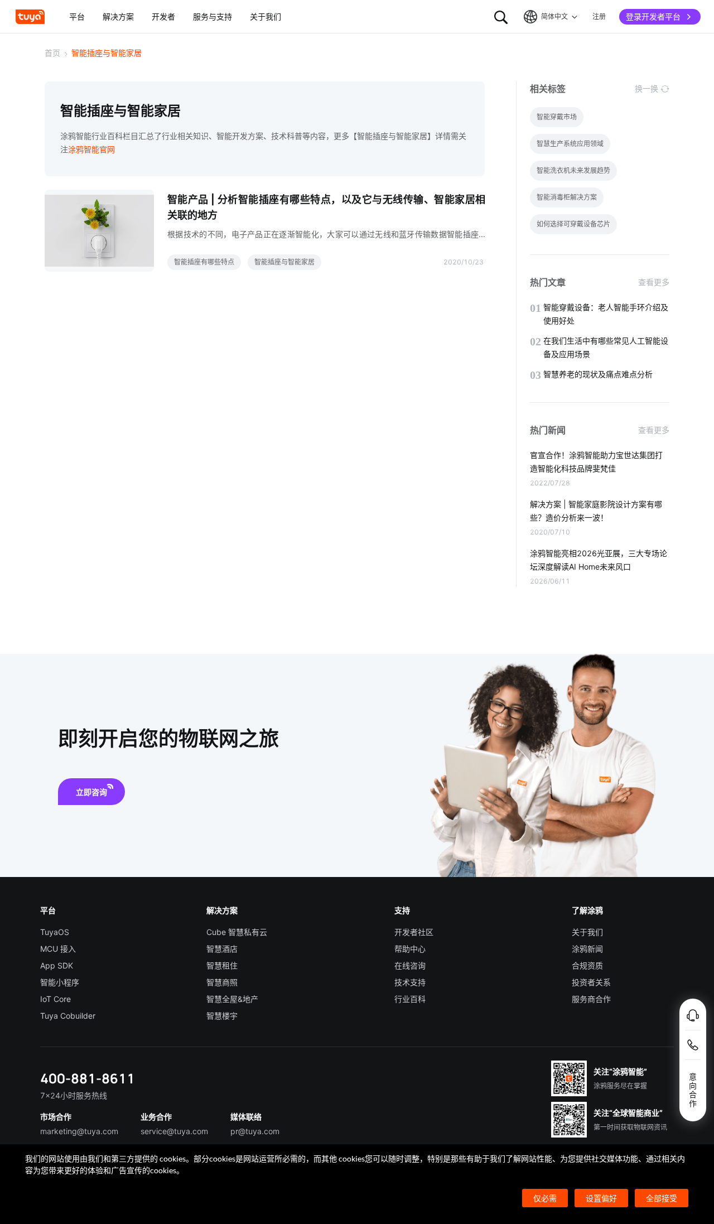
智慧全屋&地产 (232, 999)
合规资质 (587, 965)
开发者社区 (413, 932)
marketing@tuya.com (79, 1131)
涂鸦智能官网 (91, 149)
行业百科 (410, 999)
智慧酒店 (222, 948)
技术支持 (410, 982)
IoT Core (55, 999)
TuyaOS (54, 932)
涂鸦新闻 (587, 948)
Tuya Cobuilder (67, 1015)
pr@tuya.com (254, 1131)
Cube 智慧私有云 (236, 932)
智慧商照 (222, 982)
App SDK (56, 965)
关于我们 (587, 932)
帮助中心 (410, 948)
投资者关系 (591, 982)
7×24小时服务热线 (73, 1095)
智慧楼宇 (222, 1015)
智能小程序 (59, 982)
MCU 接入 (58, 948)
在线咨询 (410, 965)
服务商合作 (591, 999)
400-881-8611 (87, 1078)
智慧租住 (222, 965)
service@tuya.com (174, 1131)
